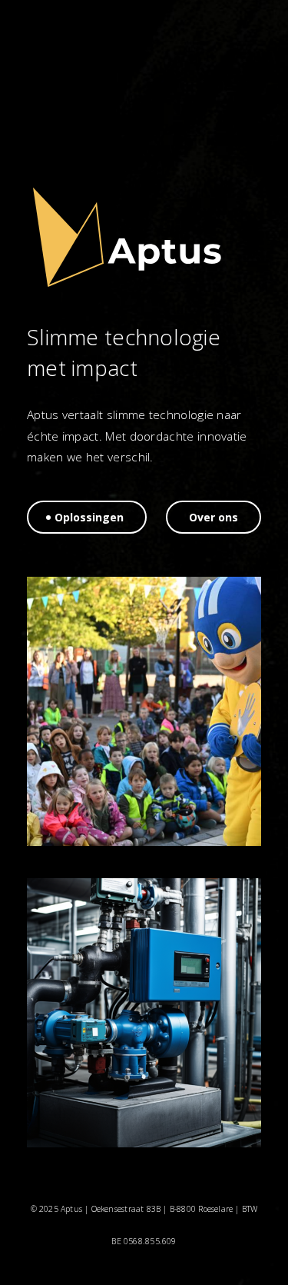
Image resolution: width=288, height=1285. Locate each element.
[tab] (87, 517)
